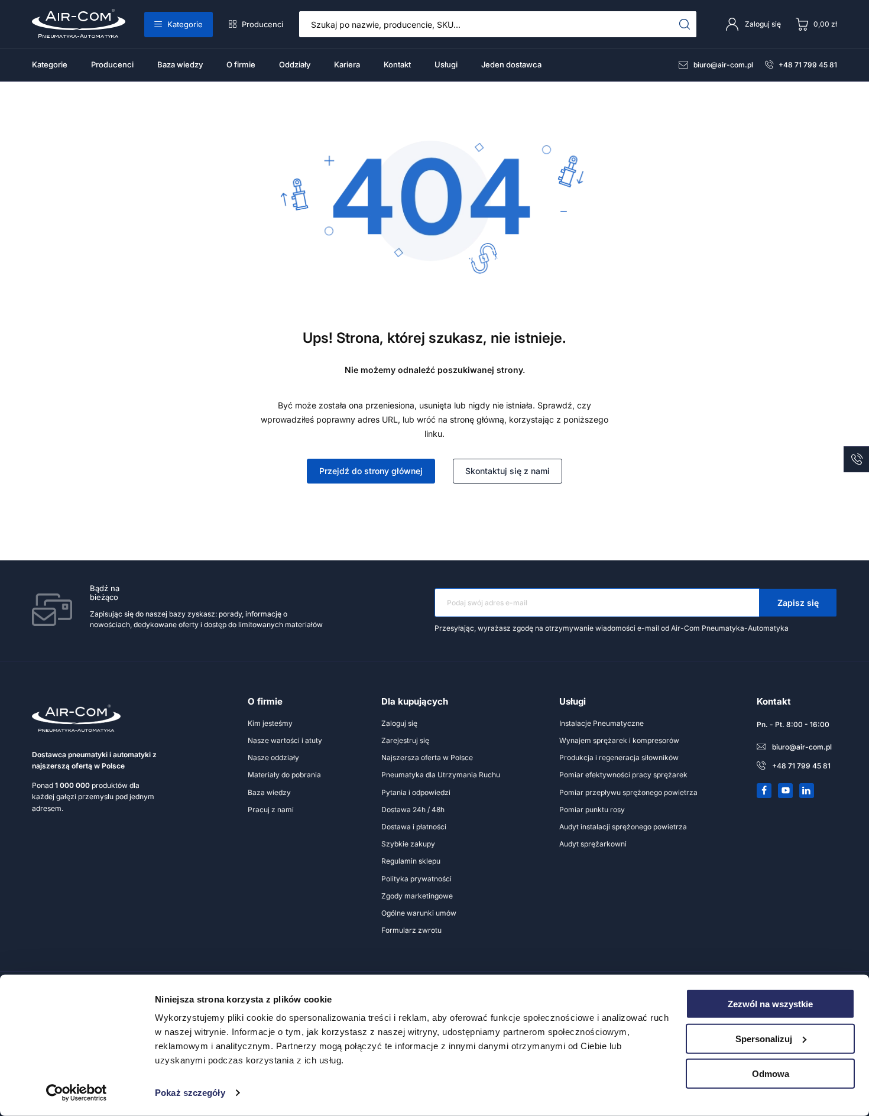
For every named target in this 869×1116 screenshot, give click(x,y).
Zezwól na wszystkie (770, 1004)
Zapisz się (798, 603)
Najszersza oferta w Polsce (427, 757)
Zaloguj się (399, 723)
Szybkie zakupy (408, 843)
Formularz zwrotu (411, 930)
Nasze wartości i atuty (285, 740)
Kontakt (397, 64)
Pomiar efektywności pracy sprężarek (623, 774)
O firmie (240, 64)
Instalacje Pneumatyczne (601, 723)
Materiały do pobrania (284, 774)
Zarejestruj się (405, 740)
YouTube (785, 790)
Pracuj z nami (271, 809)
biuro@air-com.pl (723, 64)
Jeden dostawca (511, 64)
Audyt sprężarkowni (593, 843)
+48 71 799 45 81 (808, 64)
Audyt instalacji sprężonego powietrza (623, 826)
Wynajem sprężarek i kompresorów (619, 740)
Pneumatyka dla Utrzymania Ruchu (440, 774)
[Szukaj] (684, 24)
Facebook (764, 790)
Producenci (262, 24)
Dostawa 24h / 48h (413, 809)
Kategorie (185, 24)
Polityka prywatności (416, 878)
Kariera (347, 64)
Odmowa (770, 1073)
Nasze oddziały (273, 757)
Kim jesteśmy (270, 723)
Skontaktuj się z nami (507, 471)
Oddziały (294, 64)
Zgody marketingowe (417, 895)
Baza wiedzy (180, 64)
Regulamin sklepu (410, 861)
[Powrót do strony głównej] (434, 273)
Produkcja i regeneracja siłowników (619, 757)
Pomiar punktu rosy (592, 809)
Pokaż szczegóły (190, 1093)
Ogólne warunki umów (418, 913)
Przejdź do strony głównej (371, 471)
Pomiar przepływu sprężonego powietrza (628, 792)
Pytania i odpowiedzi (415, 792)
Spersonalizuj (763, 1039)
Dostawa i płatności (413, 826)
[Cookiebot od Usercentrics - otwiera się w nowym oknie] (76, 1093)
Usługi (446, 64)
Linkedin (807, 790)
